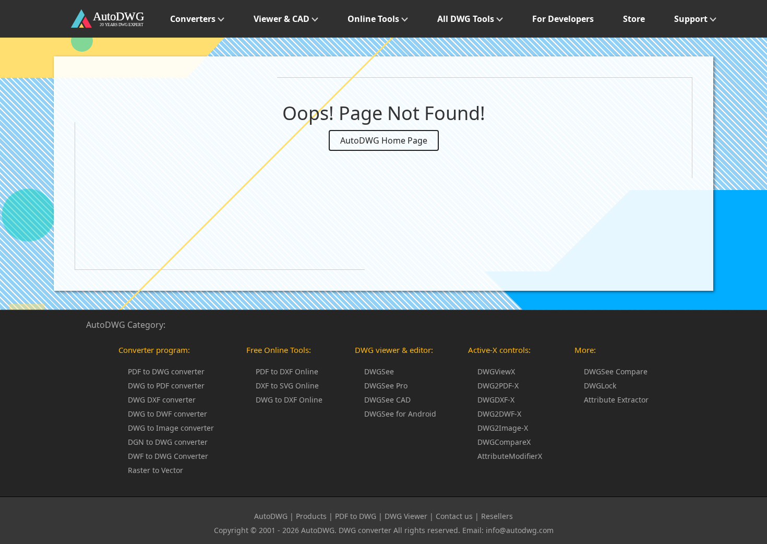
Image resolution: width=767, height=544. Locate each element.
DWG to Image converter (171, 428)
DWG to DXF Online (289, 400)
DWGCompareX (504, 442)
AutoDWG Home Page (383, 140)
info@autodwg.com (520, 530)
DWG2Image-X (502, 428)
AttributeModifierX (509, 456)
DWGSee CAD (387, 400)
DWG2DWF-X (499, 414)
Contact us (454, 516)
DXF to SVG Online (287, 386)
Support (692, 19)
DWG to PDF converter (166, 386)
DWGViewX (496, 371)
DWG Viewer (406, 516)
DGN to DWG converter (168, 442)
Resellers (497, 516)
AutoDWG (270, 516)
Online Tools (374, 19)
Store (634, 19)
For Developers (563, 19)
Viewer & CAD (282, 19)
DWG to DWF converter (167, 414)
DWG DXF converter (162, 400)
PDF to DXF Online (287, 371)
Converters (194, 19)
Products (311, 516)
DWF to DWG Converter (168, 456)
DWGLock (600, 386)
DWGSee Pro (386, 386)
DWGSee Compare (616, 371)
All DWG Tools (466, 19)
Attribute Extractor (616, 400)
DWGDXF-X (495, 400)
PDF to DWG (355, 516)
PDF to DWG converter (166, 371)
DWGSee (379, 371)
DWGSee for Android (400, 414)
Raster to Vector (155, 470)
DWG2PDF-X (498, 386)
